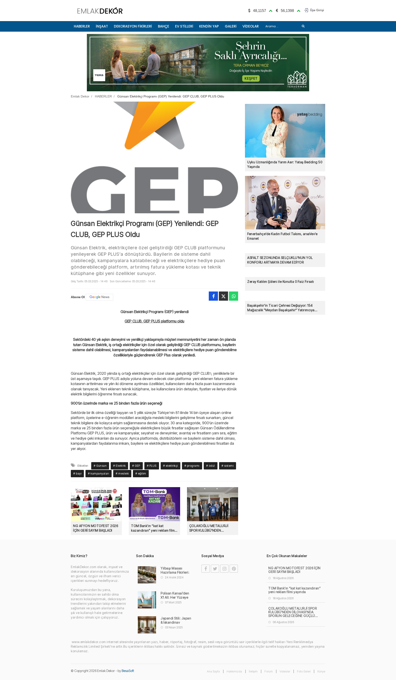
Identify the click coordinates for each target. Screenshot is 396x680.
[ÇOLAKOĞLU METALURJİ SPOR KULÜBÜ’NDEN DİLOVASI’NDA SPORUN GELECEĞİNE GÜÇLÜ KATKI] (212, 504)
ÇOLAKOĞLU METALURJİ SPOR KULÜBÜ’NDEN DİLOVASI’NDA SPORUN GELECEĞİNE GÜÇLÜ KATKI (210, 528)
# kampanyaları (98, 473)
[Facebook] (213, 296)
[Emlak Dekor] (100, 10)
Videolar (285, 671)
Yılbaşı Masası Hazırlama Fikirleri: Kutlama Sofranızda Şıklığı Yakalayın (176, 572)
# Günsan (100, 465)
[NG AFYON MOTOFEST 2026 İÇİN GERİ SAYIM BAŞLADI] (96, 504)
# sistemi (228, 465)
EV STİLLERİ (184, 26)
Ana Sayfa (213, 671)
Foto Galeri (304, 671)
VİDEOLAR (250, 26)
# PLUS (152, 465)
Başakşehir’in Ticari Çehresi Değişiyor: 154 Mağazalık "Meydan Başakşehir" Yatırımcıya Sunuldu (281, 307)
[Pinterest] (234, 569)
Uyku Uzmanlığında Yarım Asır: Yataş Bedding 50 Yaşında (284, 164)
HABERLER (82, 26)
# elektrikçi (170, 465)
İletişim (253, 671)
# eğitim (140, 473)
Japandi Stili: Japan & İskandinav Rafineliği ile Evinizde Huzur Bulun (176, 622)
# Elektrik (119, 465)
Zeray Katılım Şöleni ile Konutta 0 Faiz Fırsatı (280, 281)
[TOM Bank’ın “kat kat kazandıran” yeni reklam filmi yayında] (154, 504)
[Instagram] (224, 569)
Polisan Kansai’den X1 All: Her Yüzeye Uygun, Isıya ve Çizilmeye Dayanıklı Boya (175, 597)
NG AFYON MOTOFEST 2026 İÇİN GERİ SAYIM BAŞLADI (95, 528)
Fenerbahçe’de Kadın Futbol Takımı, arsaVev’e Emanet (282, 236)
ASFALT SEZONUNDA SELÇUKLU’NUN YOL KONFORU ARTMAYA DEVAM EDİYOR (280, 260)
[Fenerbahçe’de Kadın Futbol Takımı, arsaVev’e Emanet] (285, 202)
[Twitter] (223, 296)
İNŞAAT (102, 26)
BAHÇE (163, 26)
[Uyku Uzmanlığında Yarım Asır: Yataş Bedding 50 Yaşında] (285, 130)
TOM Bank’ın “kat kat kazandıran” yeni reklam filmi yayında (153, 528)
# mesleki (122, 473)
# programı (192, 465)
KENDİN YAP (209, 26)
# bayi (77, 473)
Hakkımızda (234, 671)
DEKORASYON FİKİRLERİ (133, 26)
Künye (321, 671)
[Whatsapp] (233, 296)
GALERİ (230, 26)
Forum (268, 671)
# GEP (136, 465)
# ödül (210, 465)
